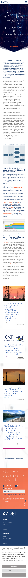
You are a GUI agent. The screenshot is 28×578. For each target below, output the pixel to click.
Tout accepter (14, 566)
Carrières (5, 529)
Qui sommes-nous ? (8, 522)
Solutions (5, 536)
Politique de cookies (14, 570)
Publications (6, 527)
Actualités (5, 524)
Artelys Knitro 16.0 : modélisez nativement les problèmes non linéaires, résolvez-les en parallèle (13, 349)
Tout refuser (14, 575)
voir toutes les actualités (14, 458)
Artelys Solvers (20, 485)
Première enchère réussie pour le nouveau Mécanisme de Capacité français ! (14, 391)
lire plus (20, 324)
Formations (5, 543)
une (18, 202)
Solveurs (5, 541)
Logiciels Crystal (7, 538)
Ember (12, 204)
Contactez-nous (14, 282)
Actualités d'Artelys (9, 485)
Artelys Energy (8, 488)
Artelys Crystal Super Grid (9, 263)
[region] (14, 562)
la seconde (11, 207)
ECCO (4, 208)
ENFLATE (5, 242)
